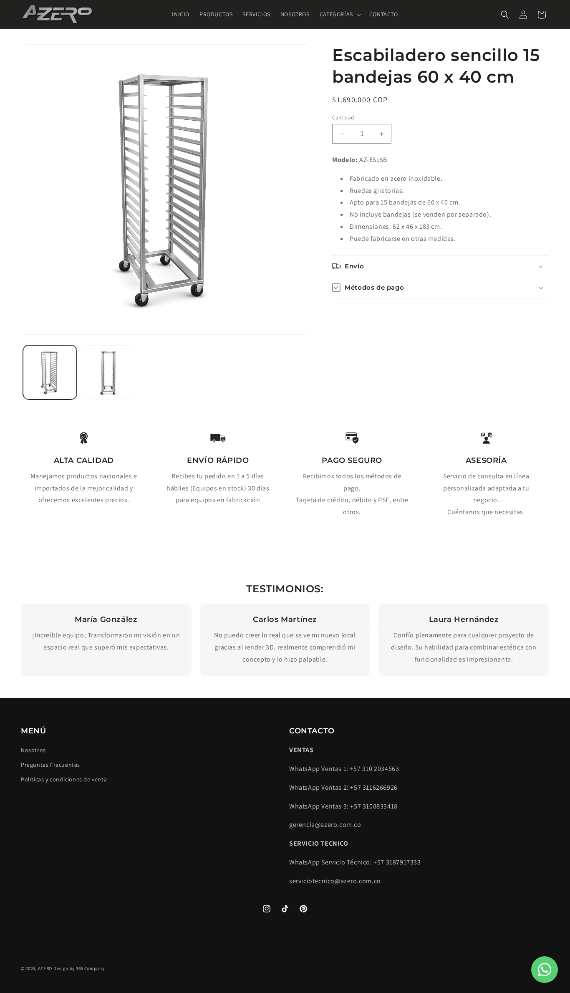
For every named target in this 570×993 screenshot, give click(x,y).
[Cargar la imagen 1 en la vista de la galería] (50, 372)
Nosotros (33, 750)
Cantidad (343, 117)
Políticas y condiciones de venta (64, 779)
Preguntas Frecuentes (50, 764)
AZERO (45, 968)
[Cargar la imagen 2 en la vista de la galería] (108, 372)
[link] (83, 438)
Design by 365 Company (79, 968)
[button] (339, 14)
